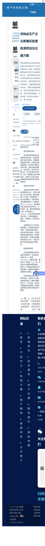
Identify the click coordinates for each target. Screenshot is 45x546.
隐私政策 (37, 507)
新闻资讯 (20, 25)
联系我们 (18, 210)
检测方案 (14, 25)
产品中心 (11, 25)
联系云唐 (26, 25)
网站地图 (29, 439)
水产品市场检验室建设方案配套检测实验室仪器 (35, 304)
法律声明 (37, 513)
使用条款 (37, 510)
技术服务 (29, 368)
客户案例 (17, 25)
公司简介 (23, 25)
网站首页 (8, 25)
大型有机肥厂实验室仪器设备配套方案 (25, 304)
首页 (21, 339)
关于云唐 (29, 391)
